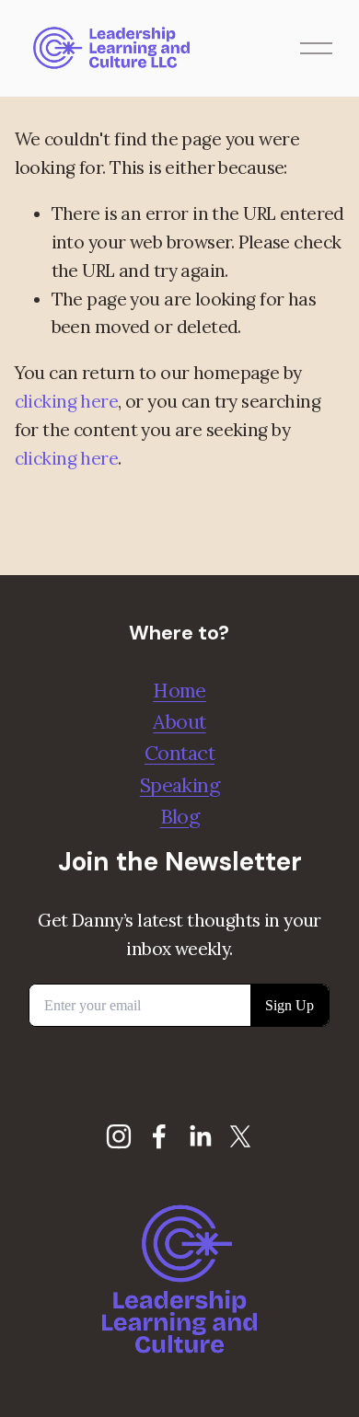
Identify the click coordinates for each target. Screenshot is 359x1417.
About (179, 721)
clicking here (67, 401)
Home (179, 690)
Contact (179, 753)
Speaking (179, 785)
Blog (180, 816)
